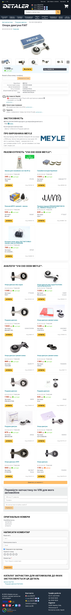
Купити (28, 69)
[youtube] (3, 605)
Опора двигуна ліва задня (14, 284)
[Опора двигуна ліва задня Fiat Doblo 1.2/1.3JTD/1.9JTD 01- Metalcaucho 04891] (51, 276)
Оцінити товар (9, 551)
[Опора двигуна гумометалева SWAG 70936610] (52, 347)
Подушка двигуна (11, 320)
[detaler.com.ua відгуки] (9, 610)
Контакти (63, 1)
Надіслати (8, 567)
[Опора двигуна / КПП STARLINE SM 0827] (19, 453)
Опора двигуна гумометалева (47, 320)
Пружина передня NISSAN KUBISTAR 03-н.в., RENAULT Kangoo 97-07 (51, 206)
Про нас (43, 1)
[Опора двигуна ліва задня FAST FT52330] (19, 276)
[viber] (6, 605)
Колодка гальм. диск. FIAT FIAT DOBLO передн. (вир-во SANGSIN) (18, 242)
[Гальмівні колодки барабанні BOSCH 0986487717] (51, 162)
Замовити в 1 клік (23, 78)
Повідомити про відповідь (13, 549)
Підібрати (9, 508)
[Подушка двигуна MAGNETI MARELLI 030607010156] (19, 311)
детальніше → (9, 102)
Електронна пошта (10, 542)
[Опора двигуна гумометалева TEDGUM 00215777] (19, 347)
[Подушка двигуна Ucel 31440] (51, 382)
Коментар (8, 558)
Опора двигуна (42, 426)
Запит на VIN (29, 606)
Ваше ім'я (7, 535)
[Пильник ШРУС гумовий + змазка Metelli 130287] (19, 197)
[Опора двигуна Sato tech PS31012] (52, 453)
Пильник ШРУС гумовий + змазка (16, 206)
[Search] (58, 12)
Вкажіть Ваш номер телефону (12, 75)
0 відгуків (16, 29)
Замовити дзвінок (31, 603)
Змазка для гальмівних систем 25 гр (17, 170)
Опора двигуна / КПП (12, 462)
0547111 (38, 5)
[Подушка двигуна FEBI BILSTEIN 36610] (19, 382)
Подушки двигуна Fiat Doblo (14, 584)
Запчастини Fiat (9, 582)
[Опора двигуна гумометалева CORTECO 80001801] (52, 311)
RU (7, 1)
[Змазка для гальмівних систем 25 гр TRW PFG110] (19, 162)
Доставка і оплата (53, 1)
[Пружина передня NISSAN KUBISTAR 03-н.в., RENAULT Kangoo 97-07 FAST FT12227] (51, 197)
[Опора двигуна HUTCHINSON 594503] (51, 418)
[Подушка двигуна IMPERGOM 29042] (19, 418)
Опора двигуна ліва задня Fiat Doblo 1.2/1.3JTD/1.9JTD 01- (49, 285)
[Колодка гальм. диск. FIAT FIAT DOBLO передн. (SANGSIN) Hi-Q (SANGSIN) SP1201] (19, 233)
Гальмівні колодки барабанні (47, 170)
